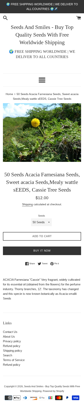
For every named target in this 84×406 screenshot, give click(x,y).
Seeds (41, 215)
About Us (9, 336)
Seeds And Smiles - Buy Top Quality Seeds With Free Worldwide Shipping (42, 34)
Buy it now (42, 250)
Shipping (27, 204)
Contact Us (10, 331)
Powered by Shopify (53, 391)
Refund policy (11, 346)
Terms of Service (14, 360)
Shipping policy (12, 350)
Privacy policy (12, 341)
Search (7, 355)
